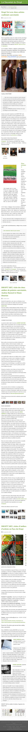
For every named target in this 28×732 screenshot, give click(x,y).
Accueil (4, 726)
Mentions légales (16, 728)
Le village (9, 726)
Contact (10, 728)
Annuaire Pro (23, 726)
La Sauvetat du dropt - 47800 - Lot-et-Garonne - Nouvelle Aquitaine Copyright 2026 (14, 723)
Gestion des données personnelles (14, 729)
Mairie (13, 726)
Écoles (17, 726)
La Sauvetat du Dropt (11, 2)
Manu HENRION (23, 165)
